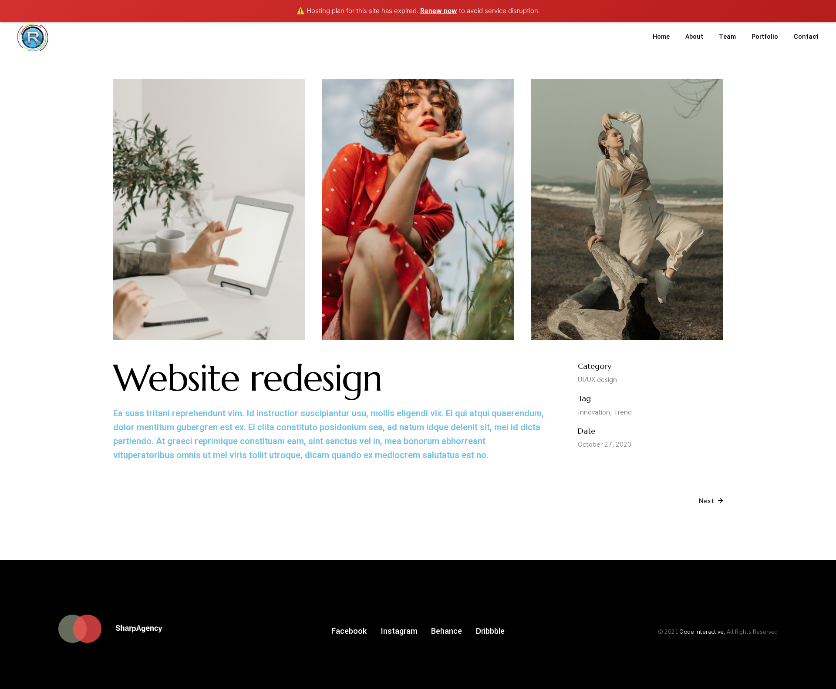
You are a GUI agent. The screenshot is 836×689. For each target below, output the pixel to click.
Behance (446, 631)
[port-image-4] (418, 209)
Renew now (438, 11)
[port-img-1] (209, 209)
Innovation (594, 411)
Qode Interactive (702, 631)
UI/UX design (597, 379)
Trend (623, 411)
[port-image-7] (627, 209)
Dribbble (490, 631)
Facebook (349, 631)
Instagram (399, 631)
